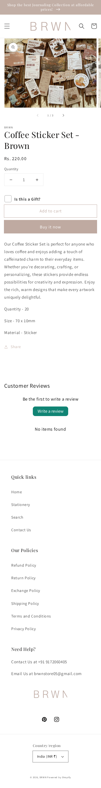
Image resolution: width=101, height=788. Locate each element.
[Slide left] (38, 115)
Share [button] (16, 346)
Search (17, 517)
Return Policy (23, 577)
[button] (7, 26)
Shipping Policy (25, 603)
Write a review (50, 411)
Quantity (11, 169)
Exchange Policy (25, 590)
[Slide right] (63, 115)
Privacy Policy (23, 628)
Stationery (20, 504)
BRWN (43, 777)
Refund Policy (23, 565)
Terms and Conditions (31, 616)
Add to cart (51, 211)
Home (16, 491)
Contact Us (21, 529)
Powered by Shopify (59, 777)
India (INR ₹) (47, 756)
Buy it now (50, 227)
